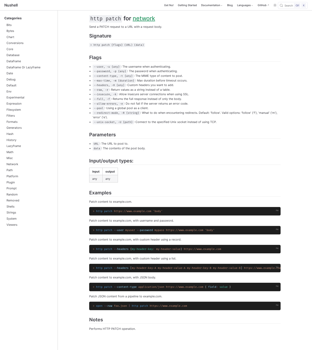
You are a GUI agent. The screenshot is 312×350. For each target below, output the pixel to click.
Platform (12, 176)
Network (12, 164)
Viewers (11, 224)
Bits (9, 25)
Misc (9, 158)
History (11, 140)
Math (9, 152)
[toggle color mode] (275, 5)
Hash (9, 134)
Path (9, 170)
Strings (11, 212)
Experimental (15, 97)
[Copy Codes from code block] (275, 211)
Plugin (10, 182)
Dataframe (13, 61)
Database (13, 55)
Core (9, 49)
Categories (13, 18)
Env (9, 91)
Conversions (14, 43)
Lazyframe (13, 146)
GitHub (262, 5)
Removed (12, 200)
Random (12, 194)
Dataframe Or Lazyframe (23, 67)
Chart (10, 37)
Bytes (10, 31)
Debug (11, 79)
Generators (14, 127)
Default (11, 85)
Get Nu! (169, 5)
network (144, 18)
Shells (10, 206)
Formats (12, 122)
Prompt (11, 188)
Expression (13, 103)
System (11, 218)
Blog (230, 5)
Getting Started (187, 5)
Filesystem (13, 109)
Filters (10, 115)
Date (9, 73)
